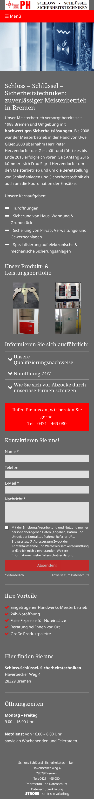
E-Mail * (12, 483)
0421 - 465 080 (52, 423)
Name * (12, 451)
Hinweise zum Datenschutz (70, 575)
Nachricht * (15, 498)
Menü (15, 16)
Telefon (11, 467)
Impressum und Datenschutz (46, 784)
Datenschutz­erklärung (47, 789)
